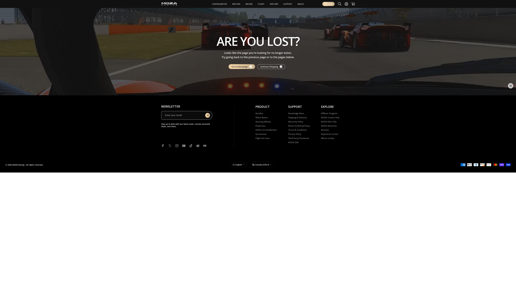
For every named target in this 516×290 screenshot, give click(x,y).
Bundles (259, 113)
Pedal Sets (260, 126)
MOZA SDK (293, 142)
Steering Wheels (263, 121)
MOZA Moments (329, 126)
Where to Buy (327, 138)
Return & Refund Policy (299, 126)
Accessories (260, 134)
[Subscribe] (207, 115)
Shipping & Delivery (297, 117)
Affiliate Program (329, 113)
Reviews (325, 130)
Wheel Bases (261, 117)
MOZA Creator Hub (330, 117)
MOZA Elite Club (328, 121)
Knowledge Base (296, 113)
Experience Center (329, 134)
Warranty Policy (295, 121)
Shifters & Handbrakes (266, 130)
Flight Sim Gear (262, 138)
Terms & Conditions (297, 130)
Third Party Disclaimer (298, 138)
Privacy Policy (294, 134)
